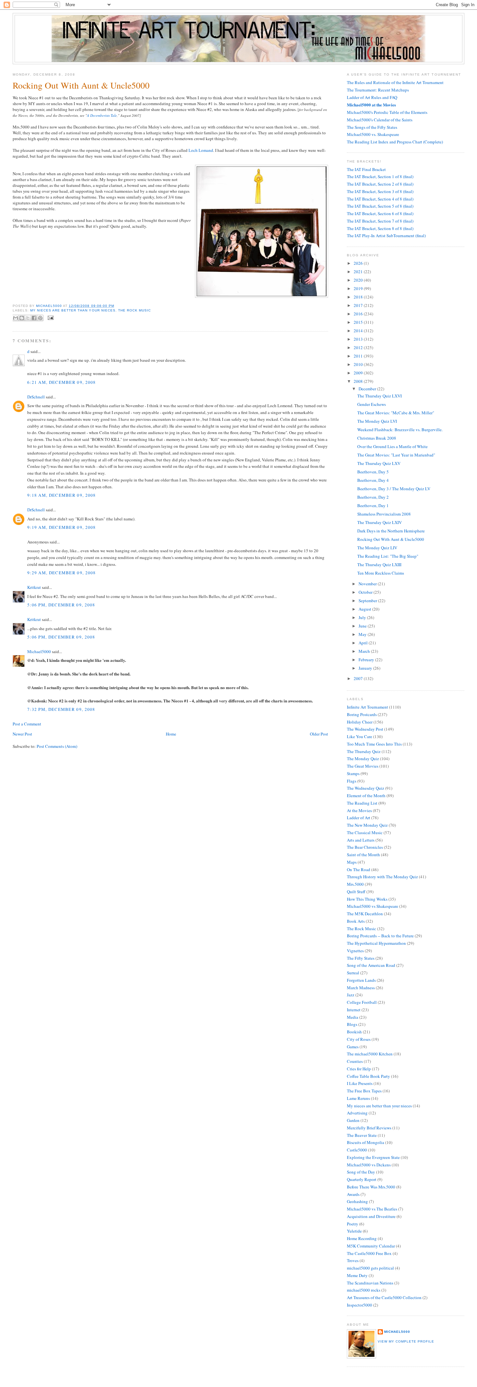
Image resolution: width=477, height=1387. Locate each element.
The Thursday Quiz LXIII (379, 564)
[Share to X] (28, 318)
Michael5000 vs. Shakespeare (373, 134)
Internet (354, 1010)
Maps (352, 862)
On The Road (358, 869)
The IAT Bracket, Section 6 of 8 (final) (380, 213)
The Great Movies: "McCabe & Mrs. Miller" (395, 413)
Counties (355, 1061)
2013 (359, 339)
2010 (359, 364)
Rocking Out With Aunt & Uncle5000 (390, 539)
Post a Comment (27, 724)
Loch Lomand (201, 150)
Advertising (357, 1113)
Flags (351, 781)
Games (353, 1047)
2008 (359, 381)
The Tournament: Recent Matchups (378, 90)
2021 (359, 271)
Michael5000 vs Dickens (369, 1165)
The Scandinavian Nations (370, 1283)
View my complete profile (406, 1341)
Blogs (352, 1024)
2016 (359, 314)
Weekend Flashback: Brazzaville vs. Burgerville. (400, 429)
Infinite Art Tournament (367, 707)
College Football (362, 1002)
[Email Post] (50, 317)
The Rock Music (134, 310)
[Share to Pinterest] (40, 318)
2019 (359, 288)
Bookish (354, 1032)
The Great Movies (362, 766)
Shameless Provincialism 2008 (384, 514)
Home (171, 734)
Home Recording (362, 1238)
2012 (359, 347)
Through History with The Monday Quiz (382, 877)
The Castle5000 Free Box (369, 1253)
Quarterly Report (361, 1179)
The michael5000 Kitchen (370, 1054)
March (365, 651)
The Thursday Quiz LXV (378, 463)
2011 (359, 356)
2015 (359, 322)
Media (352, 1017)
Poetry (352, 1224)
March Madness (361, 988)
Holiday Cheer (360, 722)
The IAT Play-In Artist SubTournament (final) (386, 235)
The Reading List (362, 803)
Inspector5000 (359, 1305)
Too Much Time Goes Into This (374, 744)
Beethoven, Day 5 (373, 472)
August (365, 609)
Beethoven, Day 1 (373, 505)
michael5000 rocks (363, 1290)
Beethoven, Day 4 (373, 480)
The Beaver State (362, 1135)
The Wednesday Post (365, 729)
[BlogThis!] (21, 318)
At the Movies (359, 810)
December (368, 389)
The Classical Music (365, 832)
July (363, 617)
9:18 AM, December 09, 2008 (61, 495)
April (364, 643)
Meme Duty (357, 1275)
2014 (359, 331)
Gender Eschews (371, 404)
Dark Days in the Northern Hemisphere (391, 531)
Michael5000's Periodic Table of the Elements (387, 112)
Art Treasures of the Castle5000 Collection (384, 1297)
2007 (359, 678)
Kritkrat (34, 587)
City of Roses (359, 1039)
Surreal (353, 973)
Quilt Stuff (356, 891)
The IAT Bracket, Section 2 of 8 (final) (380, 184)
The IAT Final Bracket (366, 169)
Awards (353, 1194)
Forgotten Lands (361, 980)
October (366, 592)
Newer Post (22, 734)
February (367, 660)
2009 (359, 373)
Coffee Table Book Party (368, 1076)
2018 (359, 297)
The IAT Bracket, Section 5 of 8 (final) (380, 206)
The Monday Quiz (363, 758)
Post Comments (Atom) (57, 746)
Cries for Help (359, 1069)
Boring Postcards (362, 714)
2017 (359, 305)
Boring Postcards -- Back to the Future (380, 936)
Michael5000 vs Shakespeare (372, 906)
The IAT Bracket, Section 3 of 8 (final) (380, 191)
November (368, 584)
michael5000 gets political (370, 1268)
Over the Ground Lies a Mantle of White (392, 446)
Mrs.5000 (355, 884)
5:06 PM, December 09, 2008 (61, 605)
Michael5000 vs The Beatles (372, 1209)
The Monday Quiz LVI (377, 421)
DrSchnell (36, 397)
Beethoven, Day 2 (373, 497)
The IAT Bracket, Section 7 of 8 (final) (380, 221)
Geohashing (357, 1201)
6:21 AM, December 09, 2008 (61, 382)
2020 (359, 280)
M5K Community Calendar (371, 1246)
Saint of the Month (363, 855)
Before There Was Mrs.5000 (371, 1187)
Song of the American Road (371, 965)
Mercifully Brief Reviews (369, 1128)
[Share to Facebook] (34, 318)
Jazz (350, 995)
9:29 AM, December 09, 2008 (61, 573)
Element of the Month (366, 795)
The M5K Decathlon (365, 914)
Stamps (353, 773)
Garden (353, 1120)
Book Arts (356, 921)
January (366, 668)
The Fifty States (360, 958)
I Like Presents (360, 1083)
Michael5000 (49, 306)
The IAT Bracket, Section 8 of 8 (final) (380, 228)
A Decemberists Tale (102, 115)
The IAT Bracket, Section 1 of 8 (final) (380, 176)
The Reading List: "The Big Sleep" (387, 556)
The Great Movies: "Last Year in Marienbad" (396, 455)
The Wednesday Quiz (365, 788)
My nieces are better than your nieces (73, 310)
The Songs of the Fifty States (372, 127)
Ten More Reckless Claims (380, 573)
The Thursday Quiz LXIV (379, 522)
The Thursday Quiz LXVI (379, 396)
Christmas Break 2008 (376, 438)
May (363, 634)
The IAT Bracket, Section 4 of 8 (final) (380, 199)
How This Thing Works (367, 899)
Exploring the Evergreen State (373, 1157)
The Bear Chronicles (365, 847)
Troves (353, 1260)
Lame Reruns (358, 1098)
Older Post (319, 734)
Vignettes (355, 951)
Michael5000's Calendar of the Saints (379, 120)
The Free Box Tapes (364, 1091)
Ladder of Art (358, 818)
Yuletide (354, 1231)
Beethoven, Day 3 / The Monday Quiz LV (393, 489)
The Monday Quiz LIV (377, 548)
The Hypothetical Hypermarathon (376, 943)
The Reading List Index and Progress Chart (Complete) (395, 142)
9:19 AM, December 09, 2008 (61, 527)
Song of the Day (361, 1172)
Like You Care (359, 736)
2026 (359, 263)
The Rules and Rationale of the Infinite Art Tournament (395, 82)
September (368, 600)
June (363, 626)
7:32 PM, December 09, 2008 (61, 709)
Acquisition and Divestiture (371, 1216)
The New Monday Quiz (367, 825)
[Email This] (15, 318)
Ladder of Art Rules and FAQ (372, 97)
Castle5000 (357, 1150)
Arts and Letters (360, 840)
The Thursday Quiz (364, 751)
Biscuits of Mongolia (365, 1142)
